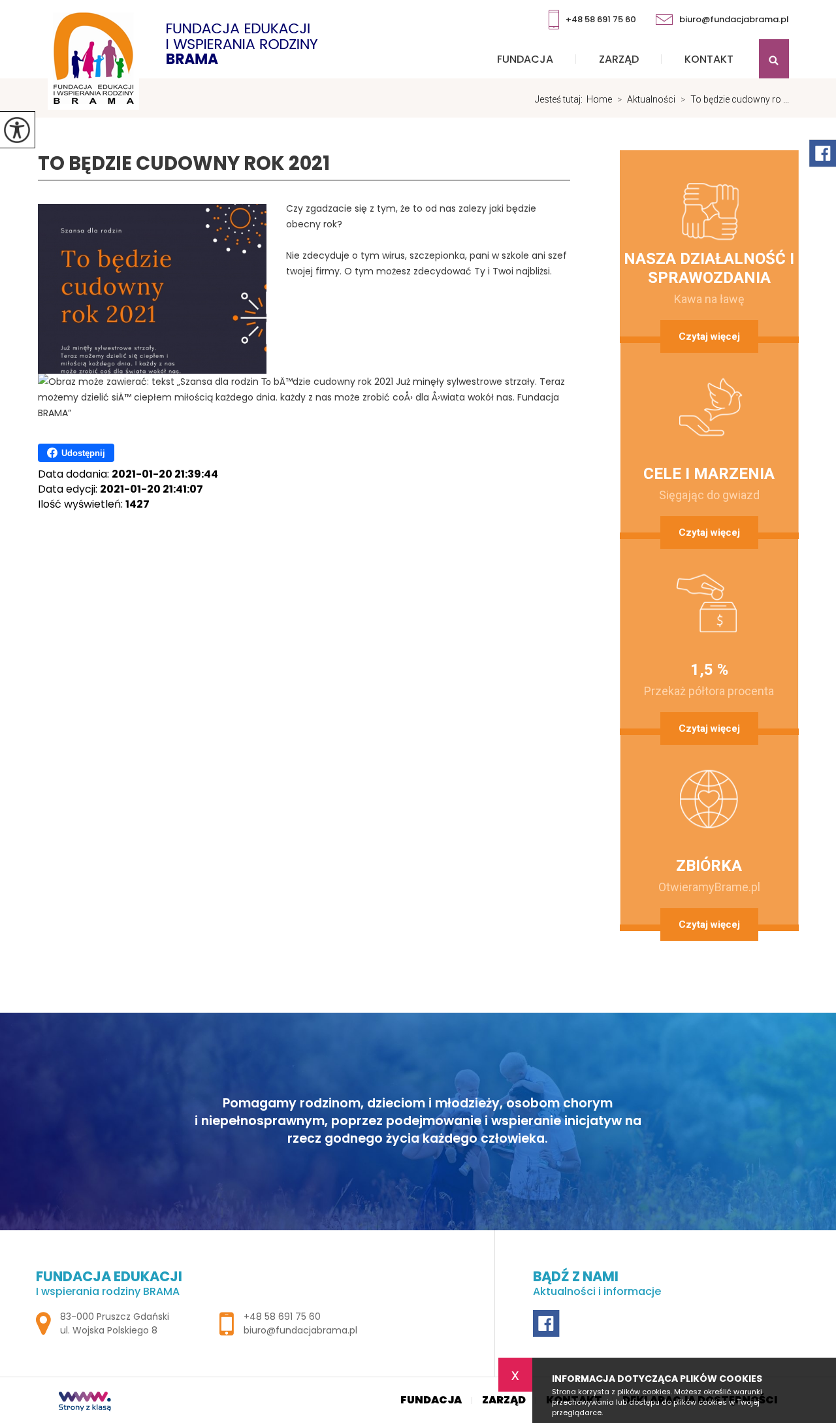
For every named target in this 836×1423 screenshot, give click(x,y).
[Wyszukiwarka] (769, 58)
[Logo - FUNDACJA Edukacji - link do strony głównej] (183, 58)
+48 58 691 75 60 (601, 19)
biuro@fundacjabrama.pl (734, 19)
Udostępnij (83, 453)
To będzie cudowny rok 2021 (184, 163)
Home (599, 99)
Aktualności (646, 99)
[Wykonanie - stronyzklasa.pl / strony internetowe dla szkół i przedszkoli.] (85, 1403)
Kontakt (708, 59)
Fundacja (525, 59)
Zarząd (619, 59)
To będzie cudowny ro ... (735, 99)
